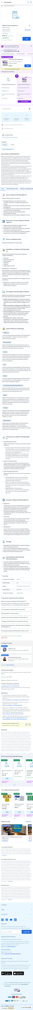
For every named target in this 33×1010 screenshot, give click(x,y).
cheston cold (19, 849)
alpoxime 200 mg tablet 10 (12, 890)
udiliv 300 (8, 849)
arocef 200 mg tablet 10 (18, 891)
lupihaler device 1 (5, 868)
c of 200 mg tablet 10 (8, 898)
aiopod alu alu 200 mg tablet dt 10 (17, 888)
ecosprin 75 (4, 850)
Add (26, 38)
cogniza (13, 849)
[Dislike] (29, 724)
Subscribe (26, 932)
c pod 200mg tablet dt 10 (19, 898)
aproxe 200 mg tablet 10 (6, 891)
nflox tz (15, 852)
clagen (25, 852)
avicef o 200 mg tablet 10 (11, 893)
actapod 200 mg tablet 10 (20, 887)
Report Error (4, 637)
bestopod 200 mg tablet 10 (13, 896)
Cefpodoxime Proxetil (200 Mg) (9, 137)
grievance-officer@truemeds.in (13, 953)
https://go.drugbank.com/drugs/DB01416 (12, 705)
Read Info (28, 29)
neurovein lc (10, 853)
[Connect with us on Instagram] (2, 920)
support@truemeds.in (6, 686)
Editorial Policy (10, 665)
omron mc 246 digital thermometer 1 (9, 872)
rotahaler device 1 (20, 862)
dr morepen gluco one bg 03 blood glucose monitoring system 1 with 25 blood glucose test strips (15, 866)
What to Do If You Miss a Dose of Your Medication (12, 837)
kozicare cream (17, 853)
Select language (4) (7, 149)
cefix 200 (23, 853)
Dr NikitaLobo (12, 648)
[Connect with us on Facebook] (7, 920)
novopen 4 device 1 (21, 879)
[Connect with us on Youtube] (11, 920)
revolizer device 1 (10, 870)
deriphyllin (28, 853)
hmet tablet (24, 850)
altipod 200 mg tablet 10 (24, 890)
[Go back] (2, 2)
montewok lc (9, 852)
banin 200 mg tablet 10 (18, 894)
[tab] (16, 904)
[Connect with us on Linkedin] (15, 920)
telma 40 (3, 849)
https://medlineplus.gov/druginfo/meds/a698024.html (15, 700)
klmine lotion (20, 852)
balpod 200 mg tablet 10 (7, 894)
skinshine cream (26, 849)
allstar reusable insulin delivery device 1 (11, 876)
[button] (16, 46)
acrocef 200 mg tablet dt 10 (7, 887)
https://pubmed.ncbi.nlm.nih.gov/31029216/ (13, 713)
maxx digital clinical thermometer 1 (22, 870)
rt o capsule (18, 850)
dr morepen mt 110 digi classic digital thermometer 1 (13, 861)
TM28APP (10, 1008)
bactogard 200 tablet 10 (23, 893)
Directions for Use (12, 188)
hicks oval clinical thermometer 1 (21, 867)
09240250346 (15, 686)
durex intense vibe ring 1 (11, 879)
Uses (2, 188)
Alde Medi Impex (6, 27)
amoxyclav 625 (10, 850)
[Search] (28, 2)
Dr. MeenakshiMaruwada (14, 657)
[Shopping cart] (31, 2)
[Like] (26, 724)
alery (5, 853)
